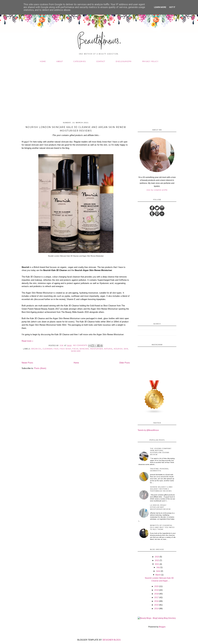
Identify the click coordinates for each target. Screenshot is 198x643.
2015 (156, 605)
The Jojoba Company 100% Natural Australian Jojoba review (160, 451)
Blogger (162, 627)
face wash (65, 349)
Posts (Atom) (40, 368)
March (158, 575)
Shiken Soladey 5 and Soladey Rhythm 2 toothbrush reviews (161, 489)
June (158, 571)
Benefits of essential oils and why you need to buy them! (162, 527)
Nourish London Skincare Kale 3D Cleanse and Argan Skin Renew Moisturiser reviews (76, 129)
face (56, 349)
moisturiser (96, 349)
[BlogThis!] (92, 345)
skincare (75, 351)
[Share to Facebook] (98, 345)
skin (126, 349)
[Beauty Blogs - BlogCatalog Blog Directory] (157, 618)
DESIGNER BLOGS (112, 640)
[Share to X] (95, 345)
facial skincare (80, 349)
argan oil (36, 349)
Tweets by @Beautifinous (148, 430)
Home (43, 61)
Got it (172, 7)
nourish (118, 349)
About (59, 61)
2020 (156, 586)
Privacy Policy (150, 61)
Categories (79, 61)
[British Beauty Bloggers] (154, 413)
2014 (156, 609)
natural (108, 349)
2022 (157, 560)
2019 (156, 590)
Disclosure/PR (123, 61)
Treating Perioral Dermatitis (159, 470)
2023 (157, 557)
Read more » (27, 341)
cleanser (48, 349)
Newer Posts (27, 363)
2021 (157, 564)
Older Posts (124, 363)
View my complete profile (157, 190)
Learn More (160, 7)
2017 (156, 597)
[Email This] (89, 345)
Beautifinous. (99, 41)
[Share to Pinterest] (101, 345)
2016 (156, 601)
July (158, 567)
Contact (100, 61)
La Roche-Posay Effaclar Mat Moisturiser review (160, 507)
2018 (156, 594)
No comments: (80, 345)
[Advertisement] (99, 90)
